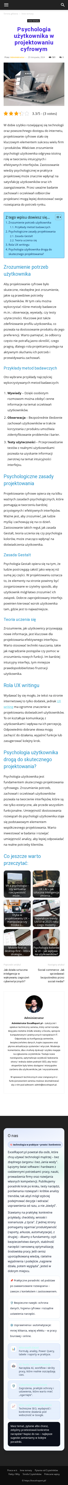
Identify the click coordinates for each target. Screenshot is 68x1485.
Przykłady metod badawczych (32, 227)
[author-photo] (34, 1012)
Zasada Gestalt (24, 236)
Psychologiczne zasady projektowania (32, 231)
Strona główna (11, 13)
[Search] (63, 5)
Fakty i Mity (14, 1474)
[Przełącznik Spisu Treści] (56, 217)
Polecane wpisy (52, 1474)
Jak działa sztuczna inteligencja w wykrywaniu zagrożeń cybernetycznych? (16, 975)
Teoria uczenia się (26, 240)
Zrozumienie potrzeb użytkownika (30, 222)
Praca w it (12, 1470)
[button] (6, 5)
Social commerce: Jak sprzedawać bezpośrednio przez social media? (51, 975)
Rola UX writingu (19, 244)
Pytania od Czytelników (46, 1470)
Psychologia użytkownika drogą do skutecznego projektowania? (30, 252)
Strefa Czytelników (32, 1474)
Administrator (17, 57)
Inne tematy (28, 13)
